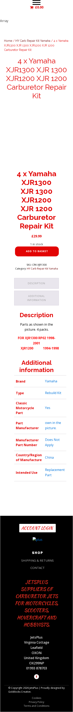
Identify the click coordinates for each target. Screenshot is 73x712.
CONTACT (37, 568)
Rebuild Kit (53, 393)
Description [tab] (36, 283)
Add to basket (37, 251)
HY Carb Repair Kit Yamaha (32, 40)
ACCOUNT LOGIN (37, 528)
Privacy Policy (36, 702)
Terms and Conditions (36, 706)
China (49, 457)
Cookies (36, 698)
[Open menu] (36, 2)
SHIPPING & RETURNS (37, 560)
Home (8, 40)
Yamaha (51, 381)
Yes (47, 408)
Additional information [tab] (36, 298)
